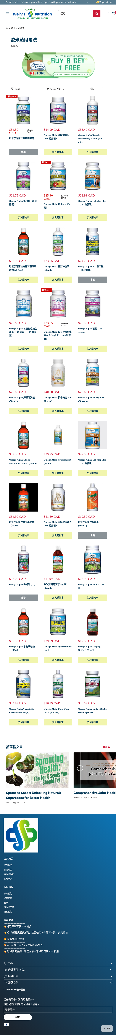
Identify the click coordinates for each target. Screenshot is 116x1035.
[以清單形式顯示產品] (104, 89)
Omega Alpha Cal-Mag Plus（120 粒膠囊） (92, 203)
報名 (17, 1017)
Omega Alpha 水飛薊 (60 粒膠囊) (23, 203)
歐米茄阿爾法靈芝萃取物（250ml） (21, 524)
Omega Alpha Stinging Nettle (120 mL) (89, 648)
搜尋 (6, 902)
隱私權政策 (9, 874)
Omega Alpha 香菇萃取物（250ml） (22, 648)
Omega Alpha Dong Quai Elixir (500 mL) (56, 711)
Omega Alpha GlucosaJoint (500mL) (57, 461)
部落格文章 (9, 907)
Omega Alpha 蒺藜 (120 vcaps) (90, 330)
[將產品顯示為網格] (99, 89)
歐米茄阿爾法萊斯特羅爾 (21, 138)
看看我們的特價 (15, 939)
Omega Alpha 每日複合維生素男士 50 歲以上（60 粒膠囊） (23, 332)
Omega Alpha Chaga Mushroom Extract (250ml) (23, 461)
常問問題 (8, 898)
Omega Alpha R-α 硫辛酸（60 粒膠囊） (90, 268)
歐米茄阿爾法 (17, 28)
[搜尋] (96, 13)
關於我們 (8, 912)
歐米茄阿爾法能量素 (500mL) (88, 524)
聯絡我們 (8, 893)
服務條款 (8, 879)
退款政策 (8, 870)
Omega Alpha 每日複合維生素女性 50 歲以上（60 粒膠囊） (58, 335)
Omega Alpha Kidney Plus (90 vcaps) (91, 399)
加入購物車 (58, 152)
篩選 (17, 89)
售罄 (23, 152)
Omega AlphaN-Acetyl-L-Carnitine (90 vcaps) (22, 711)
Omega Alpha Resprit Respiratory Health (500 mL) (90, 138)
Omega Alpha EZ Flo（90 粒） (91, 586)
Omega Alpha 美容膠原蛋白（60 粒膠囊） (58, 524)
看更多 (107, 747)
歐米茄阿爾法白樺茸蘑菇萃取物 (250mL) (22, 268)
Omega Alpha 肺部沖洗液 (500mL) (56, 268)
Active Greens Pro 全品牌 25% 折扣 (25, 945)
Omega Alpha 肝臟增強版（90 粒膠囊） (56, 137)
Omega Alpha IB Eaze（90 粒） (57, 206)
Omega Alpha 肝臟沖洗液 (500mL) (22, 399)
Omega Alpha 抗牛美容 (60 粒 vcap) (57, 399)
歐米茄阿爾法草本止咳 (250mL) (55, 586)
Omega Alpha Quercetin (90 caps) (58, 648)
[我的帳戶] (107, 13)
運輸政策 (8, 865)
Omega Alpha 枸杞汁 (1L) (22, 584)
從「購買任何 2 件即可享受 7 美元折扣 (37, 932)
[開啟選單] (7, 14)
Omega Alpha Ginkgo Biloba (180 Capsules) (92, 711)
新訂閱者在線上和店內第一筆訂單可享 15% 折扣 (33, 951)
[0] (114, 13)
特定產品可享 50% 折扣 (19, 926)
